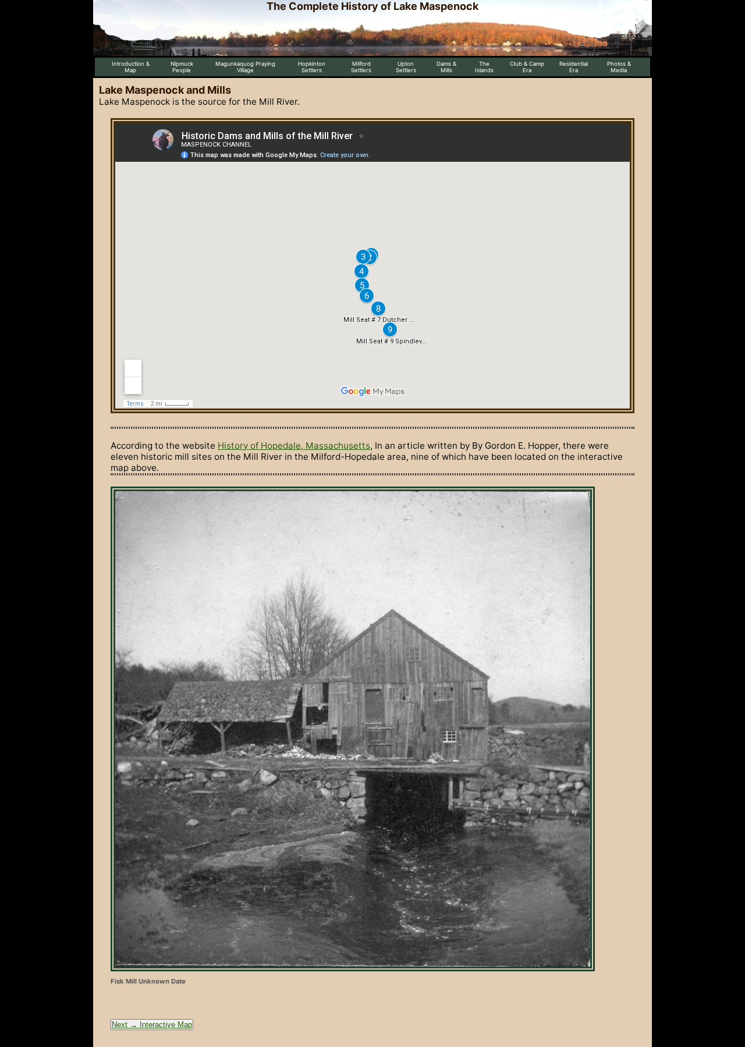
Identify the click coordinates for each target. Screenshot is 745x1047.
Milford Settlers (361, 67)
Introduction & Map (131, 67)
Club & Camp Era (527, 67)
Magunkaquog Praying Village (245, 67)
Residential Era (573, 67)
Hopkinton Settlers (311, 67)
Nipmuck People (182, 67)
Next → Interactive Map (152, 1024)
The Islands (484, 67)
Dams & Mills (446, 67)
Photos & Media (619, 67)
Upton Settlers (406, 67)
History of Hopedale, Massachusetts (294, 445)
